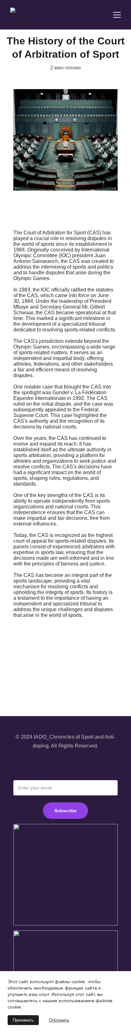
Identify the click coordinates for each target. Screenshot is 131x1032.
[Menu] (117, 15)
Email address (29, 775)
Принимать (23, 1020)
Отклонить (59, 1020)
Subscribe (65, 810)
